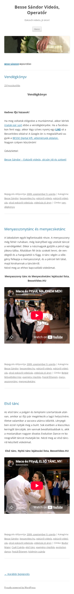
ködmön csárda (36, 551)
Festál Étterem (50, 377)
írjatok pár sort (13, 125)
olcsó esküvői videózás (21, 202)
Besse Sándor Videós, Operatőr (37, 9)
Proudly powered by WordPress (20, 587)
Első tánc (11, 403)
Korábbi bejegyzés (17, 574)
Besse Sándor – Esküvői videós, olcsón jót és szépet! (35, 159)
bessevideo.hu (27, 198)
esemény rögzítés (31, 377)
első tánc (30, 547)
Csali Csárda (18, 547)
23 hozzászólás (12, 85)
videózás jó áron (43, 202)
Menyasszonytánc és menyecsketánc (35, 229)
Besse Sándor (11, 64)
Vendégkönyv (15, 76)
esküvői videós (44, 198)
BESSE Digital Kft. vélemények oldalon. (36, 138)
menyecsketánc (27, 381)
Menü (37, 29)
